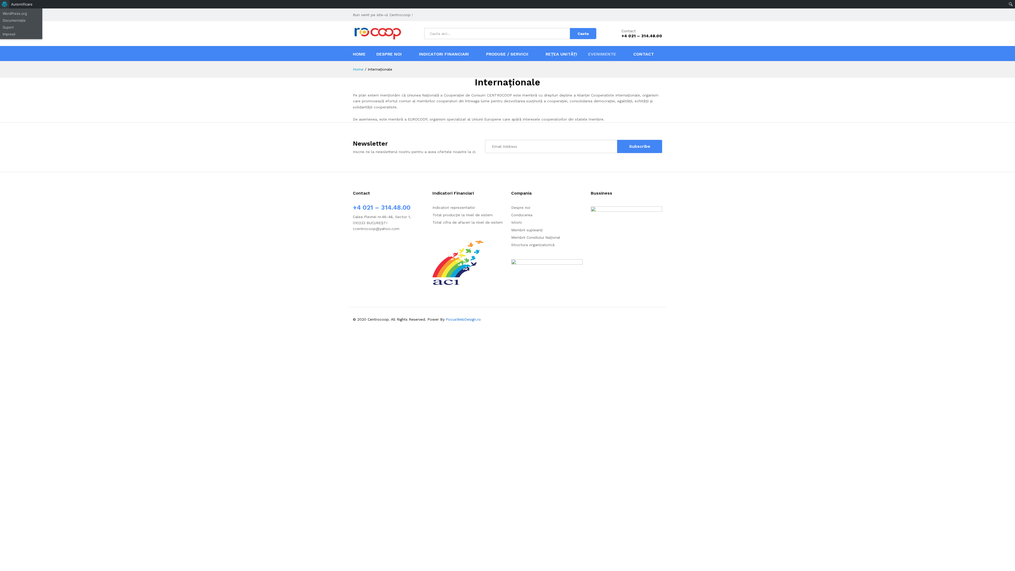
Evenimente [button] (602, 54)
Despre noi (520, 207)
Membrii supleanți (527, 230)
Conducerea (521, 215)
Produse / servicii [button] (507, 54)
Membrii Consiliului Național (535, 237)
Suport (8, 27)
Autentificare (22, 4)
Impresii (9, 34)
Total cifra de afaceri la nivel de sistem (467, 222)
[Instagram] (379, 245)
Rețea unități (561, 54)
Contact (628, 31)
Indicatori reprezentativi (453, 207)
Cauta (583, 33)
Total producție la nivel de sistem (462, 215)
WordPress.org (15, 13)
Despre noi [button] (389, 54)
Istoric (516, 222)
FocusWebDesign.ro (463, 319)
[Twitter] (362, 245)
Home (359, 54)
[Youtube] (371, 245)
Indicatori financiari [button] (444, 54)
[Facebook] (354, 245)
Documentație (14, 20)
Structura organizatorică (533, 245)
